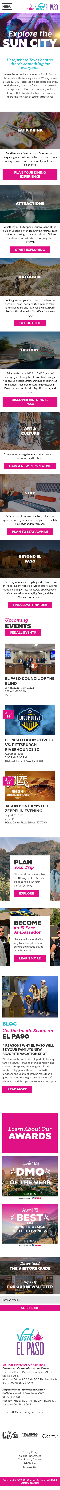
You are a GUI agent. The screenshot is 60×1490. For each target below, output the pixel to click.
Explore (26, 893)
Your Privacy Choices (30, 1459)
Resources (37, 1412)
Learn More (30, 958)
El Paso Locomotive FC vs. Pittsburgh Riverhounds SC (29, 744)
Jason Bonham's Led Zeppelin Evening (26, 808)
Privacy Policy (30, 1452)
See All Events (23, 632)
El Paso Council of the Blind (30, 681)
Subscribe (30, 1308)
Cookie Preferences (30, 1456)
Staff (11, 1412)
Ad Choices (30, 1463)
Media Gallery (23, 1412)
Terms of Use (30, 1467)
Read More (17, 1089)
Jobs (5, 1412)
